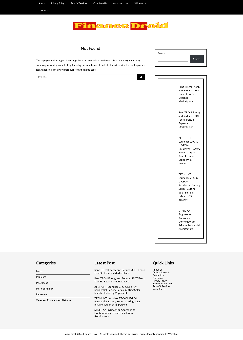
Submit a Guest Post (163, 284)
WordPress (173, 334)
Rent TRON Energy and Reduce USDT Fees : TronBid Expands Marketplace (189, 94)
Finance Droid (90, 334)
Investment (42, 283)
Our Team (158, 278)
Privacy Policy (57, 3)
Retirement (42, 294)
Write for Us (140, 3)
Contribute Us (100, 3)
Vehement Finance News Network (53, 300)
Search (161, 53)
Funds (39, 271)
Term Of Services (79, 3)
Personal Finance (44, 289)
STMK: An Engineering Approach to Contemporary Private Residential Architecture (114, 313)
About (42, 3)
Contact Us (44, 11)
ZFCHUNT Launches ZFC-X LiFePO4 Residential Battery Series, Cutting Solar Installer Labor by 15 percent (117, 290)
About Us (157, 270)
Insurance (41, 277)
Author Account (120, 3)
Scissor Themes (138, 334)
